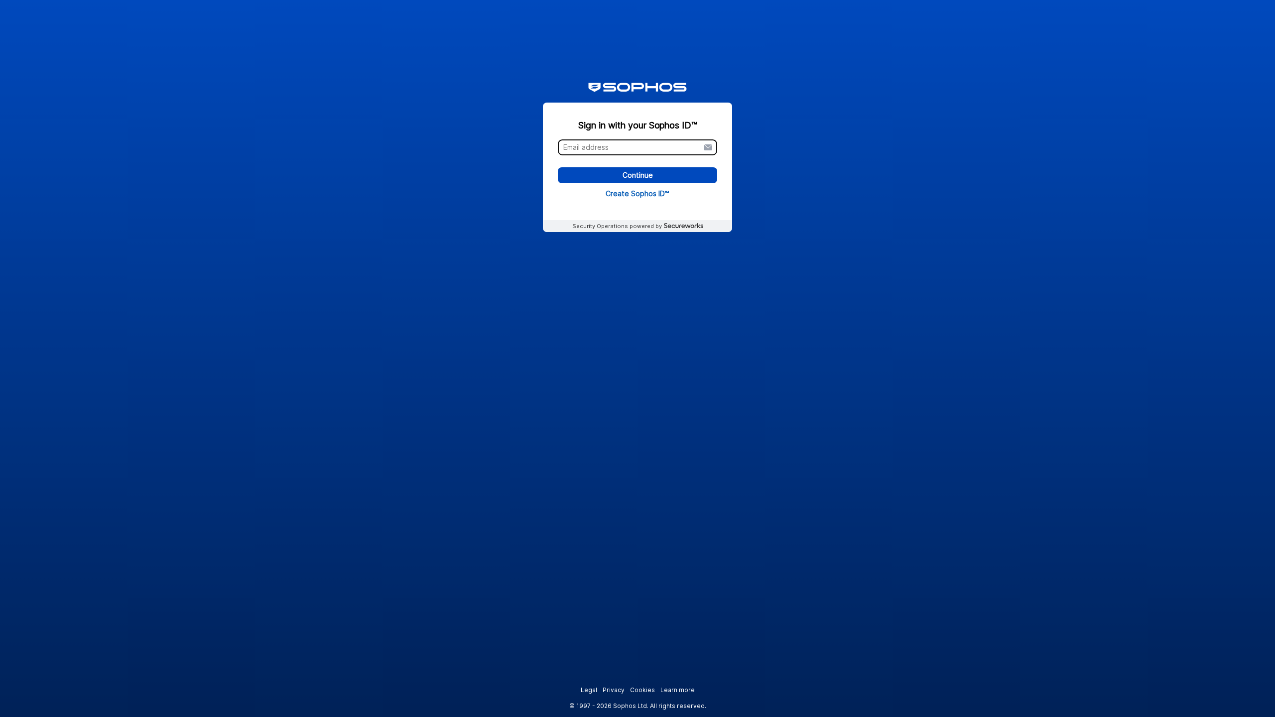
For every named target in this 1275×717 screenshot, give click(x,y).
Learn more (677, 690)
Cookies (642, 690)
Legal (589, 690)
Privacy (614, 690)
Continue (638, 175)
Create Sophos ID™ (637, 193)
